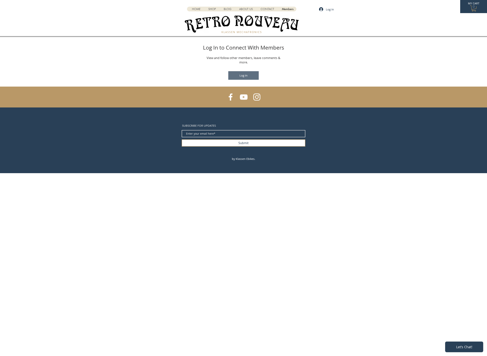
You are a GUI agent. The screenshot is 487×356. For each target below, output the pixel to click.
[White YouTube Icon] (243, 97)
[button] (474, 8)
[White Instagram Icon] (257, 97)
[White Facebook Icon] (230, 97)
